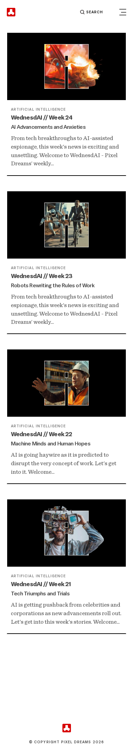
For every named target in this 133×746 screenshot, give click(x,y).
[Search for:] (67, 12)
